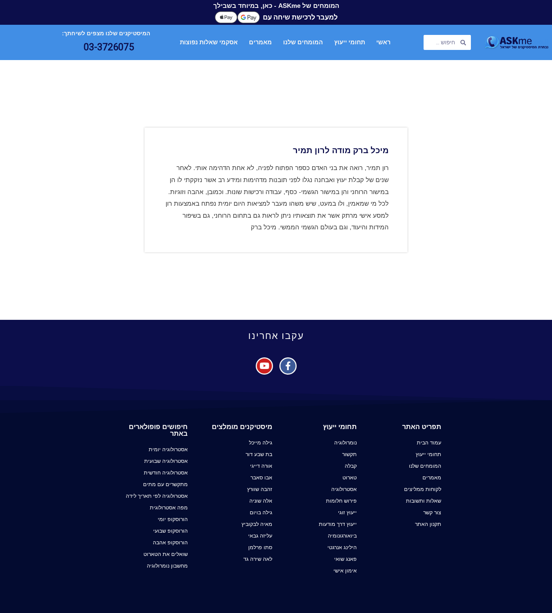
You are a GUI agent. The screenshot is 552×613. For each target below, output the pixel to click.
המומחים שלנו (303, 42)
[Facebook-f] (288, 366)
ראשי (383, 42)
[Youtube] (264, 366)
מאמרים (260, 42)
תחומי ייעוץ (349, 42)
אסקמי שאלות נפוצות (209, 42)
